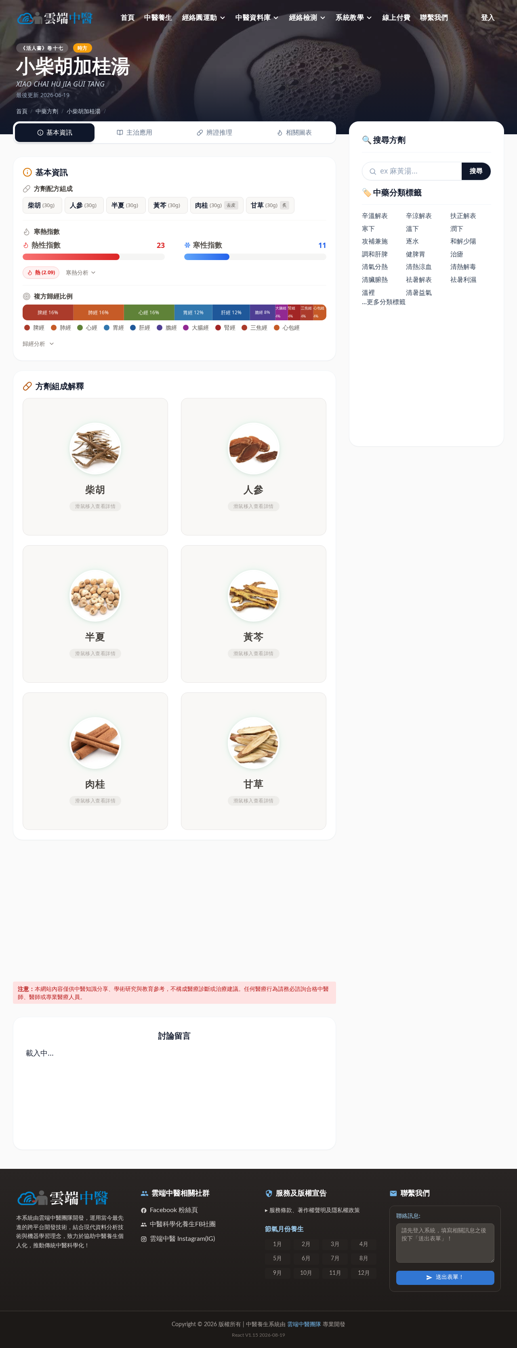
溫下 (412, 228)
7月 (335, 1258)
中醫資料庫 (253, 17)
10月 (306, 1273)
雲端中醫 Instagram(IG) (182, 1239)
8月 (363, 1258)
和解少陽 (463, 241)
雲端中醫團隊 (304, 1324)
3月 (335, 1244)
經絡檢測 (303, 17)
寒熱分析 (77, 272)
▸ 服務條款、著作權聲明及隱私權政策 (312, 1210)
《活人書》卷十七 (42, 47)
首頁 (128, 17)
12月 (364, 1273)
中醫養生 (158, 17)
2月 (306, 1244)
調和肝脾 (375, 254)
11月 (335, 1273)
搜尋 (476, 171)
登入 (488, 17)
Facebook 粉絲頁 (174, 1210)
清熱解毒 (463, 266)
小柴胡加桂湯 (84, 111)
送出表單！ (450, 1277)
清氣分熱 (375, 266)
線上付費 (396, 17)
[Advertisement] (174, 909)
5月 (277, 1258)
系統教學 (350, 17)
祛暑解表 (419, 279)
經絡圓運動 (199, 17)
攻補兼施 (375, 241)
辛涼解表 (419, 216)
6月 (306, 1258)
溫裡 (368, 292)
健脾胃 (415, 254)
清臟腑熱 (375, 279)
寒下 (368, 228)
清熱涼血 (419, 266)
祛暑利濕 (463, 279)
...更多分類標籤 (384, 302)
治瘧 (456, 254)
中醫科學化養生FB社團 (183, 1224)
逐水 (412, 241)
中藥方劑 (47, 111)
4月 (363, 1244)
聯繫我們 (434, 17)
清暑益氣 (419, 292)
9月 (277, 1273)
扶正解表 (463, 216)
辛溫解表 (375, 216)
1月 (277, 1244)
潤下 (456, 228)
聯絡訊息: (408, 1216)
